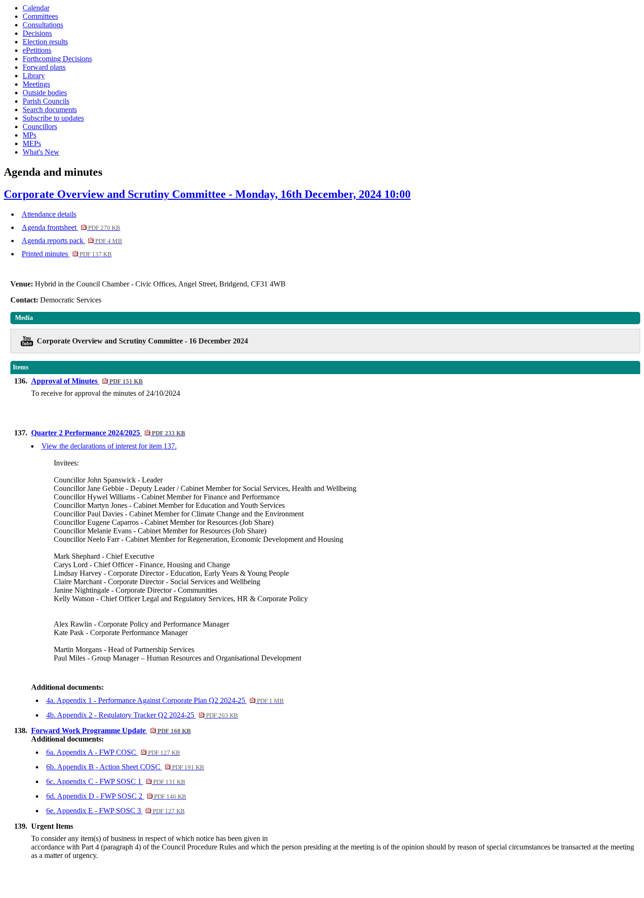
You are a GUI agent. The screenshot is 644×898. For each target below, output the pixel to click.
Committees (40, 16)
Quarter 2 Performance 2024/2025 (108, 433)
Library (34, 76)
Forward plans (44, 67)
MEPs (32, 143)
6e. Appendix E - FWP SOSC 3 (115, 811)
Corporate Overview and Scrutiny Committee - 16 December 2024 (142, 341)
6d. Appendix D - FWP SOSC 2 (116, 796)
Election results (45, 42)
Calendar (36, 8)
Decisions (37, 33)
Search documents (50, 110)
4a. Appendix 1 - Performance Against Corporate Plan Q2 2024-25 (165, 700)
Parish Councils (46, 101)
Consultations (43, 25)
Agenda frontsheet (71, 227)
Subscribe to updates (53, 118)
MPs (29, 135)
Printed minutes (67, 254)
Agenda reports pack (72, 241)
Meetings (36, 84)
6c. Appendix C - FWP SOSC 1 (115, 781)
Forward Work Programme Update (111, 731)
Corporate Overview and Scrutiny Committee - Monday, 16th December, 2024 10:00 (207, 194)
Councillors (40, 126)
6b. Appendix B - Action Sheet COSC (125, 767)
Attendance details (49, 214)
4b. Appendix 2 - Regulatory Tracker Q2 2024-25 (142, 715)
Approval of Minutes (87, 381)
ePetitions (37, 50)
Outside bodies (45, 93)
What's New (41, 152)
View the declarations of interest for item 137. (109, 446)
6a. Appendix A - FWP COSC (113, 752)
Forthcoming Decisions (57, 59)
